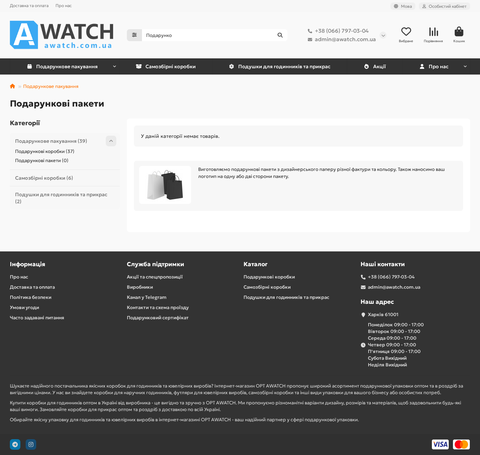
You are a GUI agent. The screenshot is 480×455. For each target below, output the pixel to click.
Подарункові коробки (269, 277)
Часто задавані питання (37, 318)
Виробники (140, 287)
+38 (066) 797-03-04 (342, 30)
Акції (379, 66)
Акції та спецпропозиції (155, 277)
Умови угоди (24, 307)
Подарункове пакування (67, 66)
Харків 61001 (383, 315)
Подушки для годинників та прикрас (284, 66)
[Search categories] (134, 35)
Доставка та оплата (29, 5)
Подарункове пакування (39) (51, 141)
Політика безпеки (30, 297)
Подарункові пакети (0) (42, 161)
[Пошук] (280, 35)
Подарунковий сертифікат (158, 318)
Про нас (64, 5)
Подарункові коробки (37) (44, 151)
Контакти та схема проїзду (158, 307)
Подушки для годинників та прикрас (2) (61, 198)
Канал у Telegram (147, 297)
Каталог (255, 264)
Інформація (27, 264)
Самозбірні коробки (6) (44, 178)
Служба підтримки (155, 264)
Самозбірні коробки (170, 66)
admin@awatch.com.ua (345, 39)
